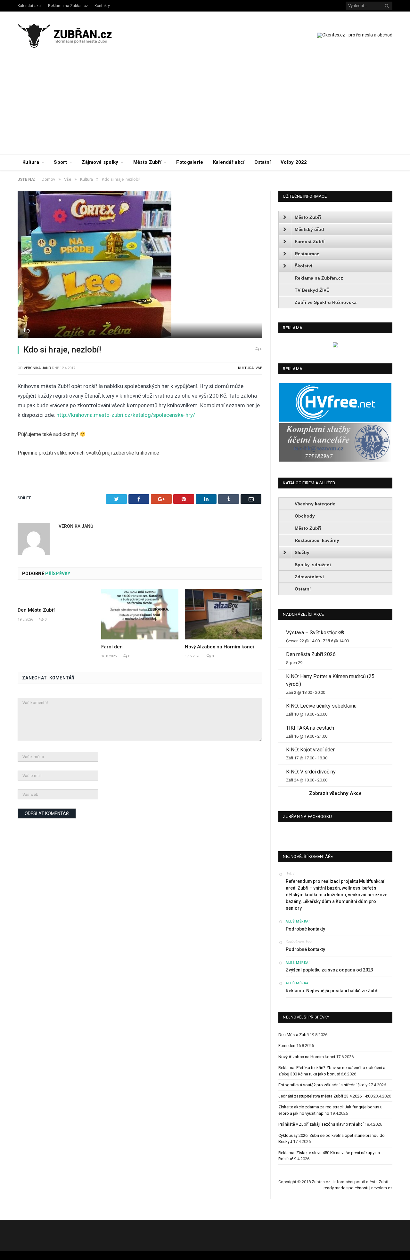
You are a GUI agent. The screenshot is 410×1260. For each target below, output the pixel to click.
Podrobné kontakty (305, 928)
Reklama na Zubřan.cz (68, 6)
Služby (302, 552)
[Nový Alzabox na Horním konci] (223, 614)
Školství (303, 265)
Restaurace (307, 253)
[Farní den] (139, 614)
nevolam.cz (381, 1187)
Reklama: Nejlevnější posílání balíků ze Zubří (332, 990)
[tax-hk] (335, 460)
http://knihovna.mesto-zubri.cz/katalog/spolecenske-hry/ (125, 415)
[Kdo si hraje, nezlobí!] (140, 265)
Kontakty (102, 6)
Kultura (30, 162)
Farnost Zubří (309, 241)
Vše (259, 368)
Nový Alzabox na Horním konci (219, 647)
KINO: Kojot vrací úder (310, 750)
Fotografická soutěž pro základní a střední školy (322, 1084)
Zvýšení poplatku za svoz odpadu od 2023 (329, 969)
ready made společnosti (346, 1187)
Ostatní (262, 162)
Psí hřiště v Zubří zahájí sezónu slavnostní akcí (321, 1124)
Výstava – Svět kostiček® (315, 633)
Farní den (112, 647)
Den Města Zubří (36, 610)
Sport (60, 162)
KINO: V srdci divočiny (311, 772)
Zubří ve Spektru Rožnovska (326, 302)
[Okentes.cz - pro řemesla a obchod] (335, 346)
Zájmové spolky (100, 162)
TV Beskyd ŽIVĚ (312, 290)
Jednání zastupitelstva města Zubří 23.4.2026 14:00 (325, 1096)
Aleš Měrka (297, 921)
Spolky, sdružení (313, 564)
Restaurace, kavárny (317, 540)
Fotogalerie (189, 162)
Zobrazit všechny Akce (335, 793)
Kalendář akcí (30, 6)
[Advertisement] (205, 106)
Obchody (305, 516)
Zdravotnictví (309, 576)
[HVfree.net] (335, 420)
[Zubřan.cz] (72, 35)
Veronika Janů (37, 368)
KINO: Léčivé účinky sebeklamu (321, 706)
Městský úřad (309, 229)
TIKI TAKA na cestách (310, 728)
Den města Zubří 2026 (311, 654)
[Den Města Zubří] (56, 595)
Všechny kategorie (315, 503)
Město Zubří (147, 162)
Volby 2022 (294, 162)
